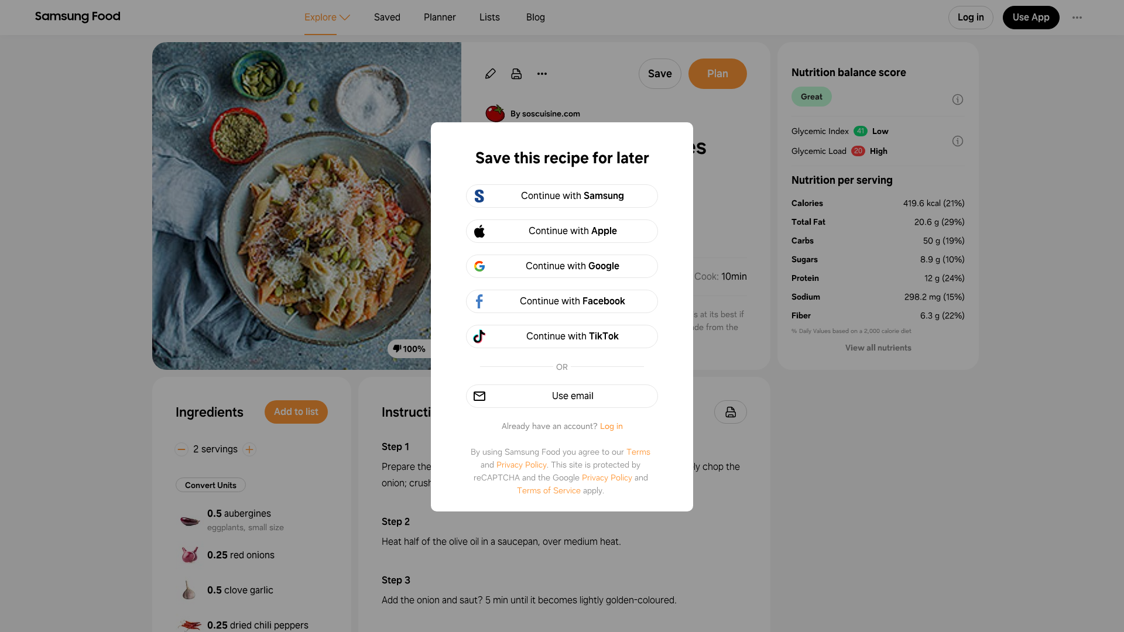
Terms (638, 451)
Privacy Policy (521, 464)
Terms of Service (549, 490)
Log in (611, 426)
